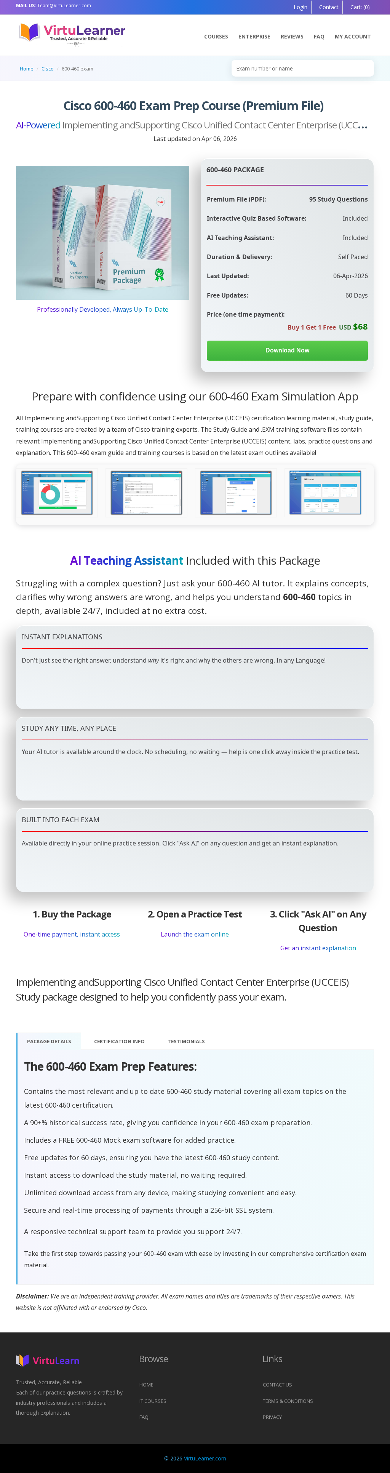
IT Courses (152, 1401)
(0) (359, 7)
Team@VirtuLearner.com (53, 5)
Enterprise (254, 36)
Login (300, 7)
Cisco (48, 68)
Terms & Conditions (288, 1401)
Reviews (292, 36)
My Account (353, 36)
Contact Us (277, 1384)
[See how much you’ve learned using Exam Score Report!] (57, 492)
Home (27, 68)
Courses (216, 36)
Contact (328, 7)
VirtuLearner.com (205, 1458)
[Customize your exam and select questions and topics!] (236, 492)
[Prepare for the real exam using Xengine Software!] (146, 492)
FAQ (319, 36)
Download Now (287, 350)
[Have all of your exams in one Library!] (325, 492)
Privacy (272, 1417)
